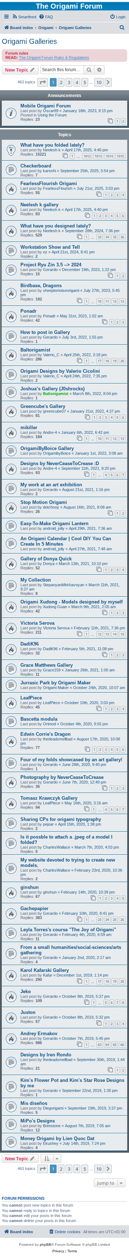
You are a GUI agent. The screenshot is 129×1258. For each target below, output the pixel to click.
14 (114, 634)
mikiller (28, 427)
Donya (48, 563)
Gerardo (50, 269)
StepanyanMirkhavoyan (63, 585)
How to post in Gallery (45, 332)
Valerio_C (51, 355)
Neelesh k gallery (39, 204)
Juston (27, 1012)
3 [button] (69, 82)
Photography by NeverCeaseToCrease (62, 777)
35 (114, 237)
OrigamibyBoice (57, 453)
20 (122, 361)
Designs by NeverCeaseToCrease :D (59, 463)
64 (107, 1044)
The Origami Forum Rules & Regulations (54, 57)
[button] (42, 82)
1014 (109, 156)
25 (114, 919)
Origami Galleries (29, 41)
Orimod (49, 724)
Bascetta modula (38, 719)
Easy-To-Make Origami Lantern (54, 523)
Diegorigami (53, 1108)
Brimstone (52, 1126)
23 (99, 919)
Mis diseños (33, 1103)
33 (99, 237)
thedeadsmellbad (57, 739)
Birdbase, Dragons (41, 285)
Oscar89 (50, 111)
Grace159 (52, 670)
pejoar (48, 824)
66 (122, 1044)
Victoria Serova (37, 623)
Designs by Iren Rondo (45, 1054)
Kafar (47, 975)
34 (107, 237)
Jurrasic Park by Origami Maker (55, 682)
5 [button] (84, 82)
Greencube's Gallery (42, 406)
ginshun (29, 887)
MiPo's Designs (37, 1121)
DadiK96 (29, 644)
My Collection (35, 580)
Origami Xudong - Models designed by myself (71, 602)
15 (122, 634)
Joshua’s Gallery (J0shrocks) (52, 388)
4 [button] (77, 82)
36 (122, 237)
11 (107, 301)
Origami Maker (56, 687)
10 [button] (98, 82)
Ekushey (50, 1143)
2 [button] (61, 82)
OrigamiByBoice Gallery (47, 448)
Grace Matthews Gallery (46, 665)
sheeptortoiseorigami (61, 290)
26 (122, 919)
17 (99, 361)
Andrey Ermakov (38, 1033)
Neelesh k (52, 150)
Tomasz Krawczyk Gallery (48, 798)
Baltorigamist (35, 350)
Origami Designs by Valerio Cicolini (60, 371)
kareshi (49, 171)
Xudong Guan (55, 607)
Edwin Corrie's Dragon (45, 734)
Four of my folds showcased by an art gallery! (71, 759)
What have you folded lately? (52, 145)
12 (114, 301)
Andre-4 (50, 432)
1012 (87, 156)
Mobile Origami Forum (45, 106)
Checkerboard (35, 166)
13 (122, 301)
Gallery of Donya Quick (46, 558)
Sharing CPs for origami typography (60, 819)
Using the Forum (52, 115)
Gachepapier (34, 908)
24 (107, 919)
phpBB (45, 1244)
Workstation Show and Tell (50, 247)
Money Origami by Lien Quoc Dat (57, 1138)
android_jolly (53, 528)
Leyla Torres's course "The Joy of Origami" (68, 929)
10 (99, 301)
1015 (120, 156)
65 (114, 1044)
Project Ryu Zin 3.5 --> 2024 (50, 264)
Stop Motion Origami (43, 502)
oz (45, 252)
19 (114, 361)
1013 (98, 156)
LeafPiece (31, 698)
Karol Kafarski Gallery (44, 970)
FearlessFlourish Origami (48, 183)
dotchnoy (51, 507)
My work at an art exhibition (51, 484)
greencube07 (54, 411)
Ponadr (28, 311)
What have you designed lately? (55, 226)
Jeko (25, 991)
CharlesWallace (56, 847)
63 (99, 1044)
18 (107, 361)
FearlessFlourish (57, 188)
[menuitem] (24, 17)
